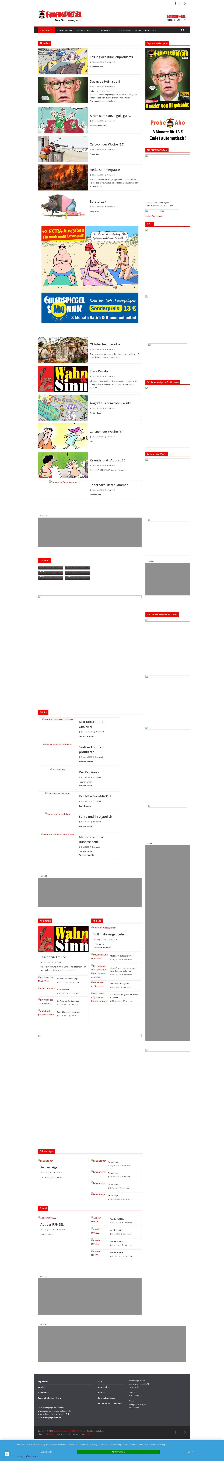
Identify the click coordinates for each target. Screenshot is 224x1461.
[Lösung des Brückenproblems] (63, 61)
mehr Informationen (153, 216)
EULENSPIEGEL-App (104, 30)
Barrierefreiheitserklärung (49, 1398)
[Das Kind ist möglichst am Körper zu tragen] (99, 998)
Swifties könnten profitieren (91, 749)
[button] (51, 30)
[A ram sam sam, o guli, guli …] (63, 120)
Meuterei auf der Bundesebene (91, 839)
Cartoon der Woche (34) (107, 431)
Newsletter (150, 30)
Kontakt (101, 1392)
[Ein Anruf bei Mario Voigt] (46, 980)
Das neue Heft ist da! (105, 81)
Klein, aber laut (63, 989)
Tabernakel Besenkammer (109, 485)
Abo (100, 1381)
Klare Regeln (99, 371)
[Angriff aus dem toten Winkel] (63, 408)
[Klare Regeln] (63, 379)
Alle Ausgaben (125, 30)
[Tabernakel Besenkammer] (63, 482)
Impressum (43, 1381)
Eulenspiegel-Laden (107, 1398)
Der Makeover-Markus (95, 796)
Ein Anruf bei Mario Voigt (67, 978)
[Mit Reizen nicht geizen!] (99, 985)
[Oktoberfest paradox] (63, 350)
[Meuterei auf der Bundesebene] (57, 834)
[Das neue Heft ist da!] (63, 90)
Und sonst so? (83, 30)
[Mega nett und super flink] (99, 958)
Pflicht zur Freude (53, 957)
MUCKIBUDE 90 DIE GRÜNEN (93, 724)
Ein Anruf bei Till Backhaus (68, 1001)
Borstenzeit (98, 201)
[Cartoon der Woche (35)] (63, 149)
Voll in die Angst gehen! (110, 934)
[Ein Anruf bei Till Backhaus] (46, 1003)
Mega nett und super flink (121, 956)
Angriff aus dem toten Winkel (111, 403)
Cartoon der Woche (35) (107, 144)
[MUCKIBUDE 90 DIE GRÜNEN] (57, 719)
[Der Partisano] (57, 770)
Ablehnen (46, 1452)
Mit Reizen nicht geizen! (120, 983)
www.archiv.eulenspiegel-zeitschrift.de (54, 1414)
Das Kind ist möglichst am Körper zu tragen (124, 996)
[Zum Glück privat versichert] (46, 1014)
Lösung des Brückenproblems (111, 57)
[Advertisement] (90, 532)
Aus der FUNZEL (52, 1224)
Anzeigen (42, 1387)
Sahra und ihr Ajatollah (95, 816)
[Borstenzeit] (63, 206)
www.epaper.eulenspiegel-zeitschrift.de (54, 1411)
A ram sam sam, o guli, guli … (111, 115)
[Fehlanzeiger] (63, 1161)
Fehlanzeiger (49, 1167)
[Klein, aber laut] (46, 991)
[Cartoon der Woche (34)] (63, 436)
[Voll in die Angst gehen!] (116, 928)
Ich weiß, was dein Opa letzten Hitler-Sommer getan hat (123, 969)
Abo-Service (103, 1387)
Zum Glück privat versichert (68, 1012)
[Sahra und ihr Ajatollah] (57, 814)
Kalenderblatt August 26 (107, 460)
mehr (190, 1452)
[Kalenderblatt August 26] (63, 465)
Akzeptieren (118, 1452)
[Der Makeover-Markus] (57, 793)
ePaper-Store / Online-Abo (110, 1403)
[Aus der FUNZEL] (63, 1218)
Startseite (45, 30)
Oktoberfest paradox (105, 344)
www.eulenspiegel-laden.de (49, 1417)
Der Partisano (89, 772)
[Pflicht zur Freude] (63, 939)
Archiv (138, 30)
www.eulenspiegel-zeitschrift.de (51, 1407)
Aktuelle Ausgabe (65, 30)
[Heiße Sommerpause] (63, 177)
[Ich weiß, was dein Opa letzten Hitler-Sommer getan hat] (99, 971)
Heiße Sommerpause (105, 169)
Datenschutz (43, 1392)
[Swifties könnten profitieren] (57, 745)
